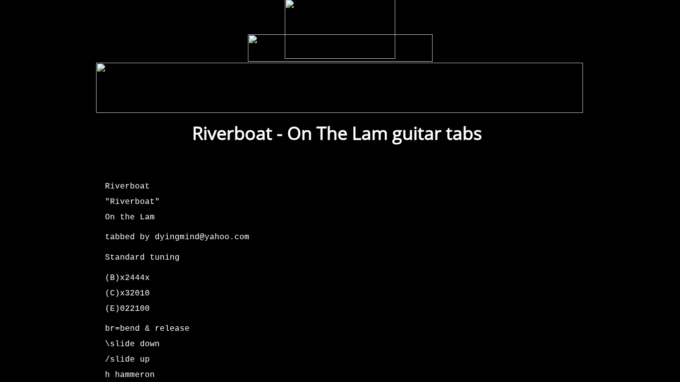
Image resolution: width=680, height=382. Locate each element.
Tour (202, 103)
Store (163, 103)
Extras (435, 103)
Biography (347, 103)
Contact (556, 103)
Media (301, 103)
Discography (251, 103)
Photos (393, 103)
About (514, 103)
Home (123, 103)
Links (474, 103)
